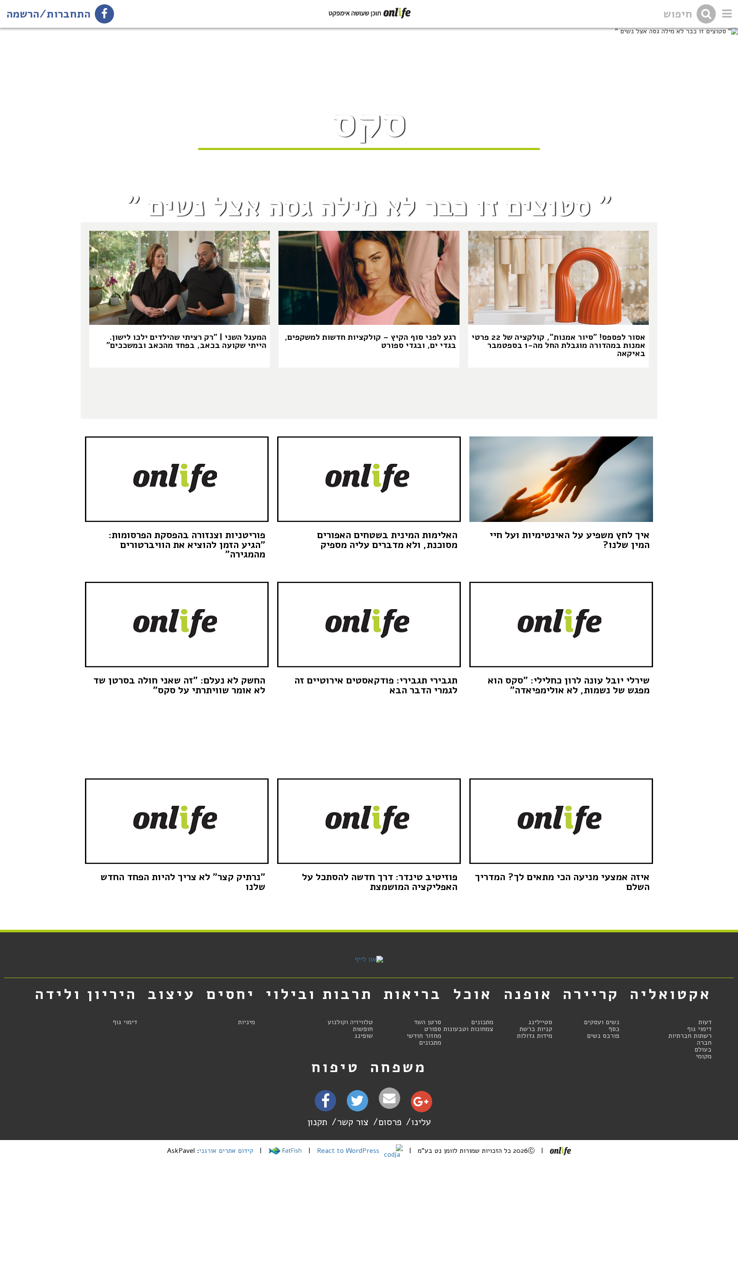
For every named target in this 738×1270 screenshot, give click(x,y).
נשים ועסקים (601, 1022)
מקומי (704, 1056)
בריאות (413, 994)
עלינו (421, 1122)
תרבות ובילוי (319, 994)
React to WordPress (349, 1150)
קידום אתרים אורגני (226, 1150)
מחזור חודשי (424, 1035)
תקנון (317, 1122)
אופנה (528, 994)
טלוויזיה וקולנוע (350, 1022)
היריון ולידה (86, 994)
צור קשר (353, 1122)
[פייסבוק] (325, 1103)
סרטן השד (427, 1022)
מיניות (246, 1022)
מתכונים (482, 1022)
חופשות (363, 1029)
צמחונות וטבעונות (468, 1029)
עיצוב (172, 994)
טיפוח (335, 1067)
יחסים (230, 994)
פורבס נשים (603, 1035)
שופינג (363, 1035)
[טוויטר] (357, 1103)
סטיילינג (540, 1022)
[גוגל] (420, 1103)
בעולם (703, 1049)
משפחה (398, 1067)
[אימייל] (389, 1098)
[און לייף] (369, 959)
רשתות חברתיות (690, 1035)
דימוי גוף (699, 1029)
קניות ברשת (535, 1029)
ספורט (432, 1029)
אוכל (472, 994)
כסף (614, 1029)
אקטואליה (670, 994)
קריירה (591, 994)
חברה (704, 1042)
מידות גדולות (534, 1035)
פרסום (389, 1122)
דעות (705, 1022)
